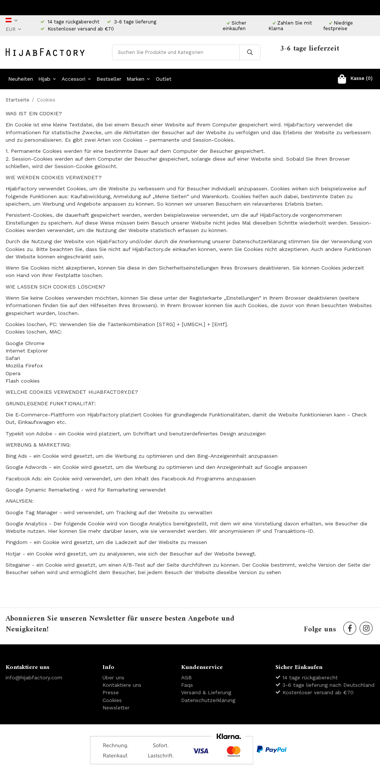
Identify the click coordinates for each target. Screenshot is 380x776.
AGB (186, 677)
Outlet (163, 79)
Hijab (44, 79)
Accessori (73, 79)
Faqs (187, 685)
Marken (135, 79)
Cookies (112, 700)
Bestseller (108, 79)
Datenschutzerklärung (208, 700)
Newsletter (116, 708)
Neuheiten (20, 79)
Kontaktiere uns (121, 685)
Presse (110, 692)
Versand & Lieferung (206, 692)
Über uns (113, 677)
